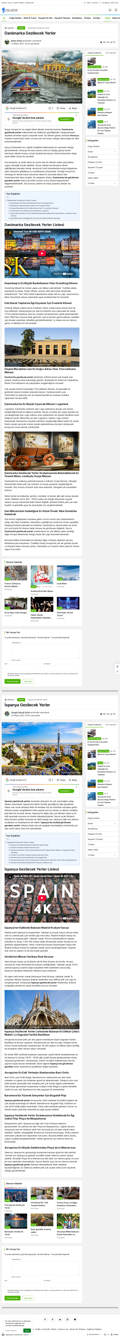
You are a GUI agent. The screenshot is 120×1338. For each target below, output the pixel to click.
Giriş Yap (28, 681)
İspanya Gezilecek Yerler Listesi (20, 842)
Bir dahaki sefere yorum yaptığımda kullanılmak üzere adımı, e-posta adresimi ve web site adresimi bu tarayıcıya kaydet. (43, 674)
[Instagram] (67, 1319)
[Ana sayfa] (4, 18)
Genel (90, 151)
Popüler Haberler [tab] (94, 53)
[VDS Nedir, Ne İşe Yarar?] (68, 609)
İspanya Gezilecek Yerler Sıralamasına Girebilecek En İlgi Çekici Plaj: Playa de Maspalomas (44, 860)
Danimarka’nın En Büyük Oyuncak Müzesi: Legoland (30, 211)
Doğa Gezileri (94, 146)
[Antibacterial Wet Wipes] (42, 580)
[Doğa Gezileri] (10, 10)
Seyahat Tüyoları (95, 167)
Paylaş (116, 1334)
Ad (6, 664)
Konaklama (93, 157)
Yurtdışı (91, 183)
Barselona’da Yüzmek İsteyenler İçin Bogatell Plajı (29, 857)
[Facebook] (45, 1319)
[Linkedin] (60, 1319)
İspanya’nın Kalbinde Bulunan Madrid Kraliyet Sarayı (29, 845)
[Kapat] (76, 115)
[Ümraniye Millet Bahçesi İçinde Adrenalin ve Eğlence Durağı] (68, 1226)
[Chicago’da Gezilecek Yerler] (16, 1199)
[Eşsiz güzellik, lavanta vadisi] (42, 1226)
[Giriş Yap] (116, 10)
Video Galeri (93, 178)
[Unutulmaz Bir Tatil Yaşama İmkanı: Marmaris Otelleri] (42, 1199)
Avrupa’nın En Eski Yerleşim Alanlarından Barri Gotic (29, 855)
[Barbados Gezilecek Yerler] (16, 1226)
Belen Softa (16, 41)
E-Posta (47, 664)
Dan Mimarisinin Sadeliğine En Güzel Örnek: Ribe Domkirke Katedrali (35, 218)
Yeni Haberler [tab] (110, 53)
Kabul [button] (27, 1331)
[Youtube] (75, 1319)
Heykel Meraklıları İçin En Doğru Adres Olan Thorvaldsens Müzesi (34, 208)
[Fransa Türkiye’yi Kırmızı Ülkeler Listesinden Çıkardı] (16, 580)
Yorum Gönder (13, 681)
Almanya (74, 135)
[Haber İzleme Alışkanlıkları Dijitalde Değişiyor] (42, 609)
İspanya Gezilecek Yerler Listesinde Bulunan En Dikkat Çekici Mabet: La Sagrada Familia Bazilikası (43, 851)
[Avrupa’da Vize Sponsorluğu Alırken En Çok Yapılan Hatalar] (102, 127)
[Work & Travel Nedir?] (102, 82)
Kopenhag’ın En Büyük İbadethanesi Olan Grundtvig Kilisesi (32, 203)
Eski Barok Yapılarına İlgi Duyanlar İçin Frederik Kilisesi (30, 206)
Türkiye (91, 172)
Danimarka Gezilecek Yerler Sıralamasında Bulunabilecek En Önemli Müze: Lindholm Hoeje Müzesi (43, 214)
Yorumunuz (17, 643)
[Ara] (110, 10)
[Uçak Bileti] (68, 580)
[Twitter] (52, 1319)
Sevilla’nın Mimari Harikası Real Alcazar (25, 847)
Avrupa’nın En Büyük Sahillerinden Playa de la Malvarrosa (31, 862)
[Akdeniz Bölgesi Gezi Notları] (102, 112)
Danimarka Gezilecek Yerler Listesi (21, 200)
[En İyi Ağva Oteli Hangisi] (16, 609)
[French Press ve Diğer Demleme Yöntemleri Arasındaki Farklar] (68, 1199)
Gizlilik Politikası (10, 1330)
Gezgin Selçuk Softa (20, 712)
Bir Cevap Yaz (13, 632)
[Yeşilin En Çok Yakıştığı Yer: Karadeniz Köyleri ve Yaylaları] (102, 97)
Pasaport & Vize (95, 162)
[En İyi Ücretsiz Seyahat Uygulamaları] (102, 66)
